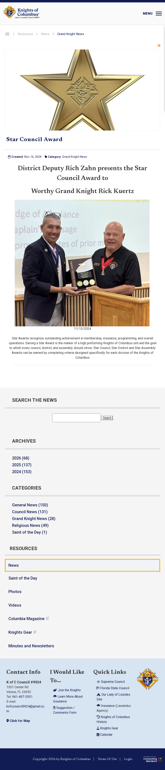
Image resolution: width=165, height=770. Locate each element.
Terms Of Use (107, 759)
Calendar (105, 735)
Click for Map (19, 721)
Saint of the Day (22, 578)
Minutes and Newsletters (31, 646)
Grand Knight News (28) (34, 518)
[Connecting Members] (152, 759)
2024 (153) (22, 471)
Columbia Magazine (26, 618)
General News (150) (30, 505)
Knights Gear (20, 632)
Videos (14, 605)
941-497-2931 (22, 697)
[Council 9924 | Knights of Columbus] (21, 14)
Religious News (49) (30, 525)
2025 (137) (22, 464)
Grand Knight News (74, 157)
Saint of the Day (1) (29, 532)
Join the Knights (69, 690)
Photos (15, 591)
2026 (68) (20, 458)
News (13, 565)
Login (128, 759)
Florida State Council (114, 688)
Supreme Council (112, 682)
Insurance (107, 706)
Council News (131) (30, 511)
